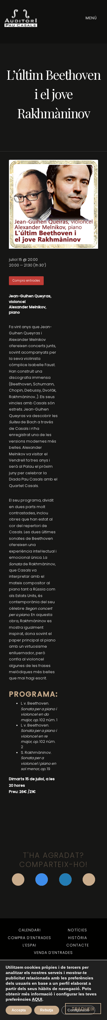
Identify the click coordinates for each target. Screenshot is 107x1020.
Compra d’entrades (29, 937)
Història (77, 937)
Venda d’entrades (53, 952)
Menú (92, 17)
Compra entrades (26, 280)
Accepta (19, 1010)
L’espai (29, 945)
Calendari (29, 930)
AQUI (37, 999)
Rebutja (46, 1010)
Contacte (77, 945)
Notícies (77, 930)
